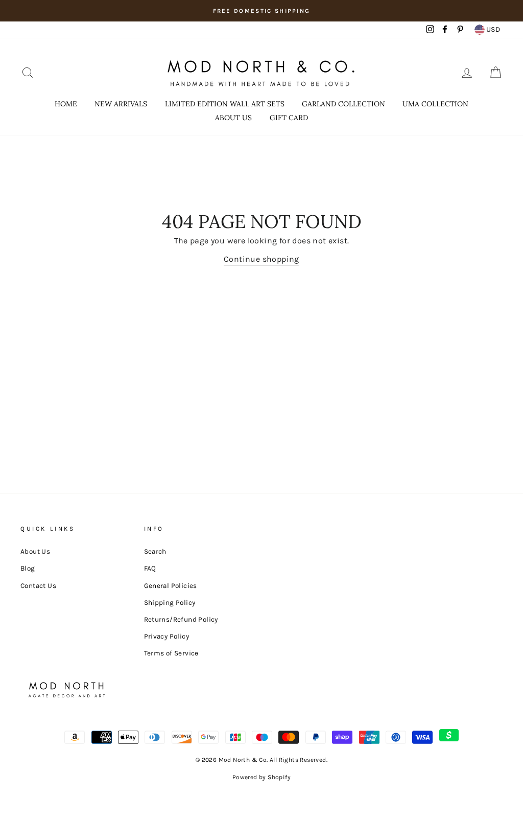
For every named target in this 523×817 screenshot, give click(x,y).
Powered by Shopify (261, 777)
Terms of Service (171, 653)
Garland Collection (343, 103)
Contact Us (38, 585)
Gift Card (289, 117)
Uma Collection (435, 103)
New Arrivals (120, 103)
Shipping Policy (170, 602)
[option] (261, 10)
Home (66, 103)
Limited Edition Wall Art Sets (224, 103)
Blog (27, 568)
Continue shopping (261, 259)
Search (155, 551)
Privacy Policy (166, 636)
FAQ (150, 568)
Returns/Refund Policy (181, 619)
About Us (233, 117)
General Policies (170, 585)
